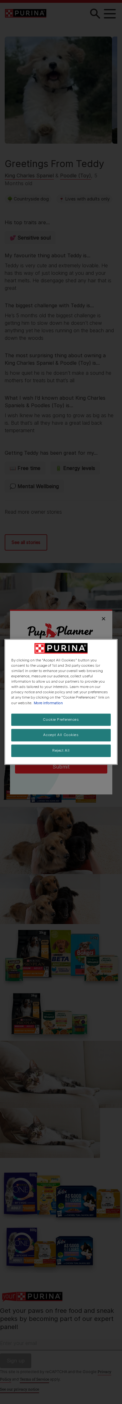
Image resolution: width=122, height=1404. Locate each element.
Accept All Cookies (61, 735)
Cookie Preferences (61, 719)
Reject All (61, 751)
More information (48, 703)
